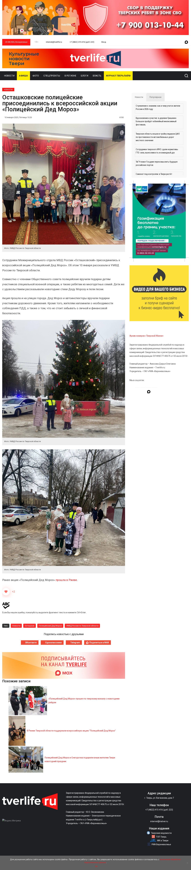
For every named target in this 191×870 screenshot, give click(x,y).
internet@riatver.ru (159, 821)
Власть (97, 75)
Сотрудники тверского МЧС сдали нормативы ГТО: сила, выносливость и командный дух (157, 151)
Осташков (29, 626)
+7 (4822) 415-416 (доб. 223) (81, 42)
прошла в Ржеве (66, 580)
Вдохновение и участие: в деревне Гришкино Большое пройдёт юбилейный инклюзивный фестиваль (156, 121)
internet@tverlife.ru (54, 42)
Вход (103, 42)
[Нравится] (6, 591)
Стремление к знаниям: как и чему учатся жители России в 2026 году (158, 107)
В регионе (70, 75)
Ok (96, 866)
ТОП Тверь (161, 837)
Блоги (84, 75)
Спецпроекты (51, 75)
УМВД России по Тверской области (82, 626)
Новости (9, 75)
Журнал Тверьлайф (118, 75)
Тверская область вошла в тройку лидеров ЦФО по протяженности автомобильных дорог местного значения (158, 137)
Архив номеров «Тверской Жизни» (147, 336)
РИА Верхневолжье (161, 844)
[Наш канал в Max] (186, 42)
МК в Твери (162, 840)
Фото (36, 75)
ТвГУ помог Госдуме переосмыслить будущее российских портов (157, 163)
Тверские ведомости (161, 833)
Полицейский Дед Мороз (50, 626)
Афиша (23, 75)
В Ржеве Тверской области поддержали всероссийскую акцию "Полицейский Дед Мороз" (71, 730)
